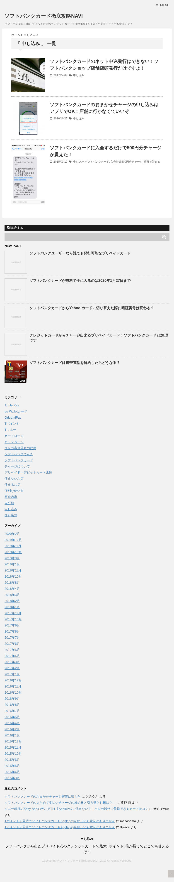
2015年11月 (13, 747)
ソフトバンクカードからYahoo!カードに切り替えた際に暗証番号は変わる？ (91, 308)
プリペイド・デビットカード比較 (28, 472)
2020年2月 (12, 534)
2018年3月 (12, 595)
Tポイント (12, 423)
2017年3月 (12, 662)
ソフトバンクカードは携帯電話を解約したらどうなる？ (74, 363)
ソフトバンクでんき (19, 454)
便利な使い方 (14, 491)
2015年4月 (12, 772)
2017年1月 (12, 674)
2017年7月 (12, 637)
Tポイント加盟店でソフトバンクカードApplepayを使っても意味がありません (60, 821)
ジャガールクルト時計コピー (118, 870)
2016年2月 (12, 729)
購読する (16, 228)
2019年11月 (13, 546)
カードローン (14, 436)
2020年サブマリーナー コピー (69, 870)
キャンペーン (14, 442)
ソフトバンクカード (97, 161)
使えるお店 (12, 484)
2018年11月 (13, 570)
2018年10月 (13, 576)
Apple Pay (12, 405)
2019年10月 (13, 552)
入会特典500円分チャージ (127, 161)
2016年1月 (12, 735)
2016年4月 (12, 723)
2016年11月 (13, 686)
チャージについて (17, 466)
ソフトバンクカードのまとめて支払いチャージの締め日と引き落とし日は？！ (60, 802)
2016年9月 (12, 698)
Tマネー (10, 430)
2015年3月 (12, 778)
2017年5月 (12, 650)
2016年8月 (12, 705)
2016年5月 (12, 717)
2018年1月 (12, 607)
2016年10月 (13, 692)
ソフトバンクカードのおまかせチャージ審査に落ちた (43, 796)
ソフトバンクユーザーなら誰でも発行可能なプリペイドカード (80, 253)
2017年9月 (12, 625)
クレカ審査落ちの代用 (20, 448)
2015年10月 (13, 753)
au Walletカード (16, 411)
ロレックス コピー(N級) (25, 870)
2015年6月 (12, 759)
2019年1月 (12, 564)
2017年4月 (12, 656)
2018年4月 (12, 588)
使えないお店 (14, 478)
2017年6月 (12, 643)
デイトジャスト (155, 870)
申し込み (78, 75)
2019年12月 (13, 540)
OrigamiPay (13, 417)
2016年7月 (12, 711)
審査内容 (11, 497)
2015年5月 (12, 766)
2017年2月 (12, 668)
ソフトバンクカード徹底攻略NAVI (44, 16)
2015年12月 (13, 741)
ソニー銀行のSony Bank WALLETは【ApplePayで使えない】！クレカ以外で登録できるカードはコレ (76, 809)
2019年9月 (12, 558)
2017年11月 (13, 613)
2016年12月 (13, 680)
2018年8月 (12, 582)
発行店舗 (11, 515)
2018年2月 (12, 601)
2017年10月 (13, 619)
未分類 (9, 503)
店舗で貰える (152, 161)
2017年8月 (12, 631)
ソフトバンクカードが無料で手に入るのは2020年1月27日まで (80, 280)
